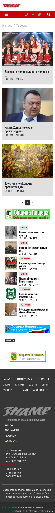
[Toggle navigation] (6, 14)
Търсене (22, 25)
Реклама (22, 390)
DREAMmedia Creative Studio (38, 511)
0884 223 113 (18, 457)
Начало (7, 25)
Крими (19, 384)
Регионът (43, 379)
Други (33, 384)
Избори (7, 390)
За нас (9, 424)
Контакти (11, 441)
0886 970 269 (13, 476)
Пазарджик (24, 379)
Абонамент (40, 390)
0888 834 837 (18, 461)
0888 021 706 (13, 472)
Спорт (6, 384)
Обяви (46, 384)
